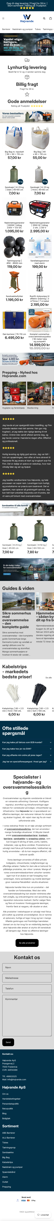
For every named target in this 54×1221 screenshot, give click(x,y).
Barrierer (6, 29)
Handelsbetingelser (11, 1098)
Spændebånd (8, 1172)
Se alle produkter (27, 943)
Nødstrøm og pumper (22, 29)
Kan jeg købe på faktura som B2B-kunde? (22, 742)
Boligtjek (6, 1118)
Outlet (5, 1181)
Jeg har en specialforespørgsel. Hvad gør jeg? (24, 761)
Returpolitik (7, 1108)
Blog (4, 1113)
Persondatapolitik (10, 1103)
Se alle (49, 677)
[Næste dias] (48, 395)
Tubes (38, 29)
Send (8, 1042)
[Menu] (3, 18)
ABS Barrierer (8, 1132)
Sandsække (8, 1152)
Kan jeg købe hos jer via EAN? (16, 748)
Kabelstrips (7, 1162)
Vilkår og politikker (27, 1212)
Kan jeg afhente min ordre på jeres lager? (22, 755)
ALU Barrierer (8, 1137)
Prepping (6, 1186)
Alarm (5, 1177)
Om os (5, 1093)
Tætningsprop (9, 1147)
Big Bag (6, 1157)
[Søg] (44, 18)
